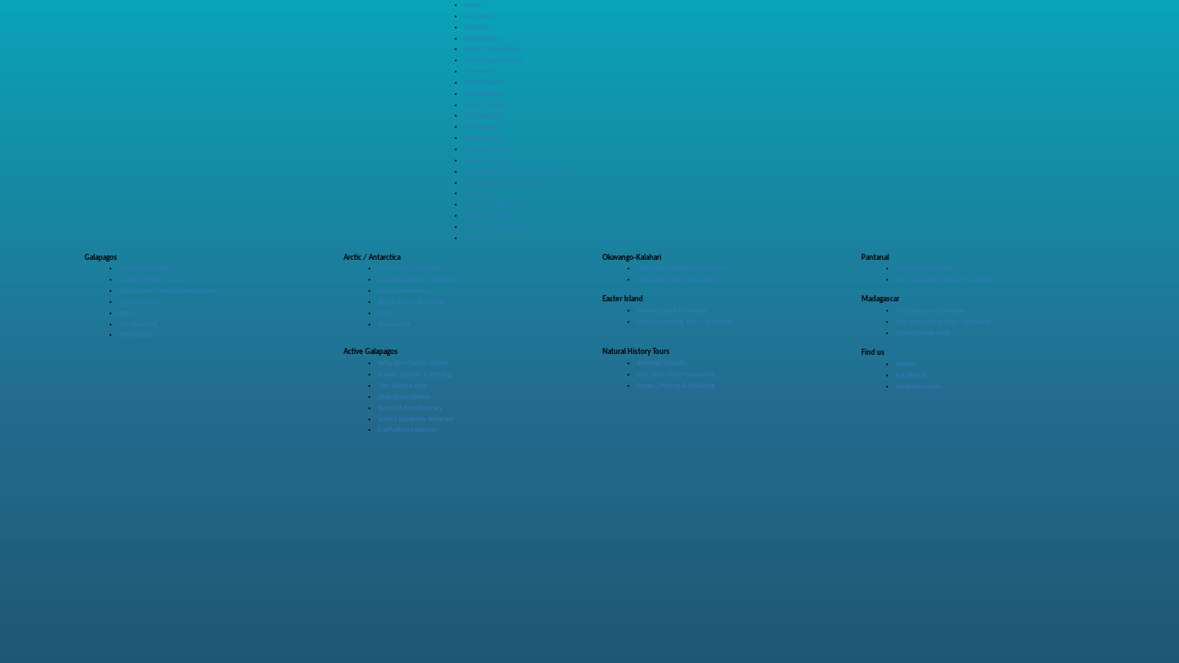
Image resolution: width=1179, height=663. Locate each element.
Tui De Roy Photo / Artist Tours (167, 290)
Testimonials (483, 115)
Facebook (911, 375)
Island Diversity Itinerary (416, 419)
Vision (474, 238)
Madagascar (483, 94)
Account (477, 193)
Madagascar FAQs (923, 333)
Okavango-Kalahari (493, 60)
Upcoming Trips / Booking (677, 279)
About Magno (486, 160)
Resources (480, 126)
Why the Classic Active (413, 363)
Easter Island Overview (672, 310)
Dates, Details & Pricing (414, 374)
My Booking (138, 324)
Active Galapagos (491, 215)
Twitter (906, 364)
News (473, 5)
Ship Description (404, 397)
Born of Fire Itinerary (410, 408)
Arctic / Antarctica (492, 49)
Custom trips (140, 302)
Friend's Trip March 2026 (504, 182)
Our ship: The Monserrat (676, 374)
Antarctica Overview (409, 268)
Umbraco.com (918, 386)
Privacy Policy (486, 105)
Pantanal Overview (925, 268)
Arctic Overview (402, 290)
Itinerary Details (661, 363)
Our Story (479, 16)
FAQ (125, 313)
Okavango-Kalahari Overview (681, 268)
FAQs (386, 313)
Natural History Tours (498, 226)
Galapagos (480, 38)
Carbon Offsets (488, 149)
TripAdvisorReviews (494, 204)
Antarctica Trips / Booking (418, 279)
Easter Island (484, 82)
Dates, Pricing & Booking (676, 385)
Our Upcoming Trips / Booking (943, 279)
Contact (476, 27)
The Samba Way (402, 385)
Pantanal (478, 71)
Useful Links (483, 138)
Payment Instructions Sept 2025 (515, 171)
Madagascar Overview (930, 310)
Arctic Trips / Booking (411, 302)
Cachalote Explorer (407, 429)
